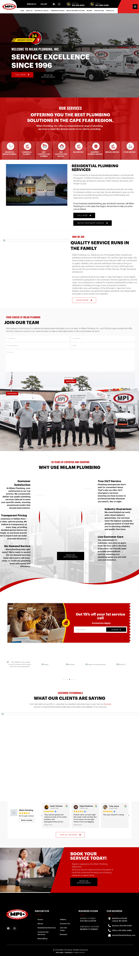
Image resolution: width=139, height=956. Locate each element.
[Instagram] (59, 4)
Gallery (44, 4)
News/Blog (31, 4)
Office (97, 3)
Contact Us (110, 10)
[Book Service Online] (135, 6)
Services (75, 3)
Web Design (59, 952)
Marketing (68, 952)
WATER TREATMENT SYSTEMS (75, 10)
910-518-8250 (78, 5)
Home (22, 10)
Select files (70, 381)
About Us (29, 10)
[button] (8, 664)
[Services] (68, 4)
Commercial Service (57, 10)
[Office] (92, 4)
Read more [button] (48, 825)
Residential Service (42, 10)
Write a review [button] (26, 820)
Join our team (99, 10)
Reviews (89, 10)
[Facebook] (54, 4)
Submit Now (12, 393)
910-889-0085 (102, 5)
